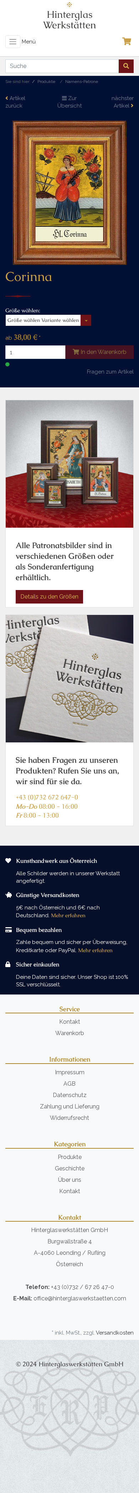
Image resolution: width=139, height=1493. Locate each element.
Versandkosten (115, 1333)
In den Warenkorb (103, 352)
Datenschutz (70, 1095)
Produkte (70, 1157)
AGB (69, 1083)
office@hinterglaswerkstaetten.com (80, 1298)
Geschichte (69, 1168)
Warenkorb (69, 1033)
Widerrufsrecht (69, 1117)
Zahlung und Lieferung (69, 1106)
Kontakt (69, 1021)
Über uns (69, 1179)
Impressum (69, 1072)
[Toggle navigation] (12, 41)
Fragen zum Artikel (110, 372)
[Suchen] (126, 66)
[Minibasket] (128, 41)
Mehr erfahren (68, 915)
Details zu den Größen (49, 596)
